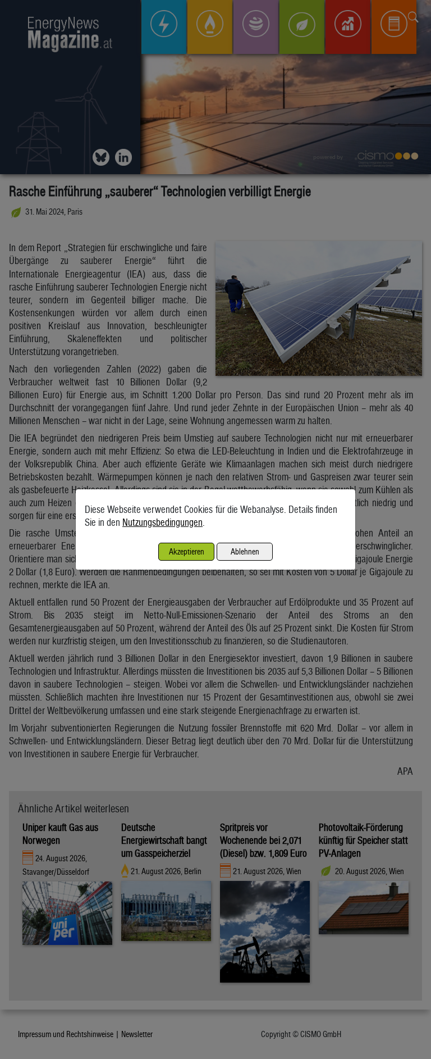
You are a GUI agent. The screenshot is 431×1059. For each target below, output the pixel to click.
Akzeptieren (186, 551)
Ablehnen (245, 551)
